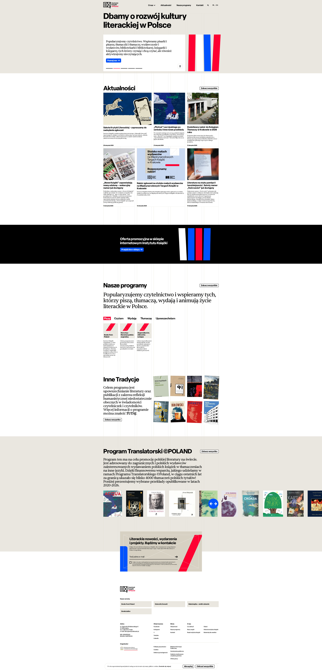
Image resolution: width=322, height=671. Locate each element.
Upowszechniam (165, 318)
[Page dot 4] (131, 68)
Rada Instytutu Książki (193, 632)
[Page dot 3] (124, 68)
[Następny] (215, 504)
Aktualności (173, 626)
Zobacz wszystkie (209, 88)
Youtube (156, 635)
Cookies (156, 649)
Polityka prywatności (160, 647)
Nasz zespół (190, 629)
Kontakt (172, 632)
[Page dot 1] (109, 68)
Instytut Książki (110, 5)
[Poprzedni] (210, 504)
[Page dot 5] (139, 68)
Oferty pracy (174, 659)
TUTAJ (131, 413)
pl (213, 5)
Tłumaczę (146, 318)
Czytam (118, 318)
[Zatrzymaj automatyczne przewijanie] (180, 66)
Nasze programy (175, 629)
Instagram (157, 629)
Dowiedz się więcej (165, 666)
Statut (205, 626)
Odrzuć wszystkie (205, 666)
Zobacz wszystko (112, 419)
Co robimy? (190, 626)
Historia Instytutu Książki (211, 629)
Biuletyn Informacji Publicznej (176, 647)
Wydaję (131, 318)
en (217, 5)
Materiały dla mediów (210, 632)
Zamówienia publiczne (177, 651)
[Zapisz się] (176, 557)
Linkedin (156, 638)
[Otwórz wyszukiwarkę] (208, 5)
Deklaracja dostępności (161, 652)
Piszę (107, 318)
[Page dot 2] (116, 68)
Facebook (156, 626)
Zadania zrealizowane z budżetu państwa (176, 655)
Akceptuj (188, 666)
